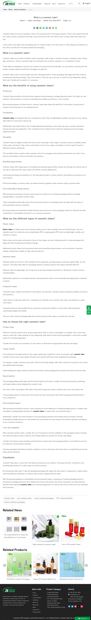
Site (69, 20)
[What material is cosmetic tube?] (45, 528)
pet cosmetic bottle (24, 498)
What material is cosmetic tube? (44, 544)
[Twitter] (78, 606)
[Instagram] (82, 606)
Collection (35, 600)
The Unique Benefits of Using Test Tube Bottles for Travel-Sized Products (16, 536)
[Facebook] (69, 606)
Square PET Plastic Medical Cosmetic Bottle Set (45, 579)
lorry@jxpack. (73, 594)
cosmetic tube (9, 498)
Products (35, 595)
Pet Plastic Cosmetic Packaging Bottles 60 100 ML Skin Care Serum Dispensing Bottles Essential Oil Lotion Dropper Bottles (19, 579)
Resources (35, 605)
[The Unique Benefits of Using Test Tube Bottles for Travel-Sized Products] (16, 523)
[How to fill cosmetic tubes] (74, 528)
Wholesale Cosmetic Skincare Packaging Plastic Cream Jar (72, 579)
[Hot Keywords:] (79, 3)
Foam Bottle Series (52, 594)
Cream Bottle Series (53, 592)
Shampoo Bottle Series (53, 603)
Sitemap (63, 618)
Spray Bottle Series (52, 605)
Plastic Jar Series (52, 601)
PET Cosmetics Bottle (64, 498)
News (34, 607)
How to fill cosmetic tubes (71, 544)
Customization (37, 597)
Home (34, 593)
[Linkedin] (72, 606)
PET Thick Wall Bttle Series (54, 599)
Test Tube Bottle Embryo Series (56, 607)
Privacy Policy (36, 612)
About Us (35, 602)
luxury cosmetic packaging (44, 498)
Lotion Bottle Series (53, 596)
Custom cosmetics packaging (14, 502)
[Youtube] (75, 606)
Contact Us (36, 609)
